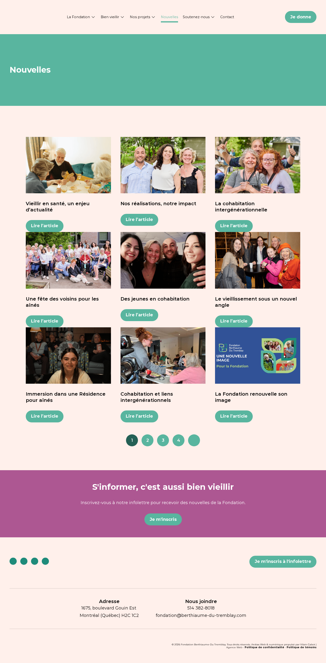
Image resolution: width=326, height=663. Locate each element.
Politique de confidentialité (264, 647)
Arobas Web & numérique (267, 644)
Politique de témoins (301, 647)
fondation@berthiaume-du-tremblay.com (201, 615)
